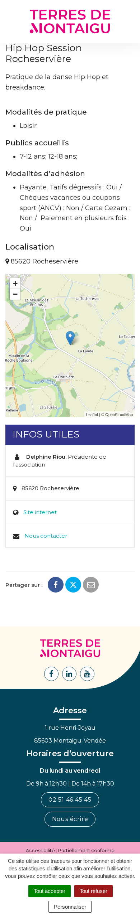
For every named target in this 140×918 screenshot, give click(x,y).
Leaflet (92, 414)
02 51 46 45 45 (70, 799)
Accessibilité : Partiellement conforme (70, 850)
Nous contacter (45, 535)
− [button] (15, 294)
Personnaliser (70, 907)
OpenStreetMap (119, 414)
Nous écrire (70, 819)
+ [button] (15, 283)
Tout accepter (49, 891)
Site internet (40, 512)
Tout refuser (93, 891)
